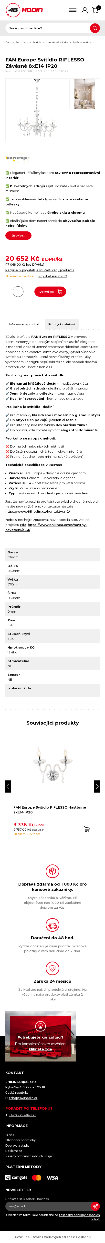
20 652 (17, 258)
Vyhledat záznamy (95, 28)
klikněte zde (40, 1049)
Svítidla (37, 42)
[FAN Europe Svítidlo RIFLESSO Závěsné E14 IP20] (36, 109)
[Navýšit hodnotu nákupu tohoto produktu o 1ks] (28, 291)
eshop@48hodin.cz (23, 1098)
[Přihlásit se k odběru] (95, 1206)
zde (70, 506)
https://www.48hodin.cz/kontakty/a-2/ (37, 511)
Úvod (8, 42)
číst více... (18, 235)
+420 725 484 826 (22, 1115)
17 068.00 (13, 264)
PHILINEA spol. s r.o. (24, 10)
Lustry (99, 42)
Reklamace (13, 1151)
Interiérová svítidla (57, 42)
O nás (9, 1135)
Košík (98, 7)
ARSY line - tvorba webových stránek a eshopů (52, 1237)
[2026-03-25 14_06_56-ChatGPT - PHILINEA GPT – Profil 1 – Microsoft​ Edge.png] (84, 93)
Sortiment (22, 42)
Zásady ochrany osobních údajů (28, 1156)
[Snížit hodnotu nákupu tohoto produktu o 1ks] (8, 291)
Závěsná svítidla (82, 42)
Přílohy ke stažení (61, 324)
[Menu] (72, 10)
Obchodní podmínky (20, 1140)
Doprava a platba (17, 1145)
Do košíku (47, 291)
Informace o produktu (25, 324)
